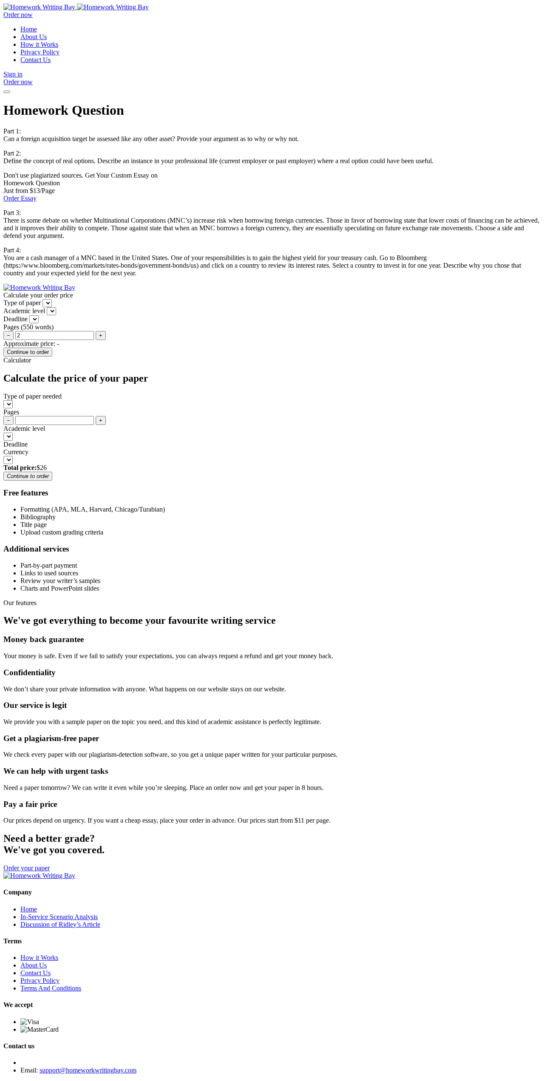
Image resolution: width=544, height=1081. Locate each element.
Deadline (15, 444)
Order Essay (20, 198)
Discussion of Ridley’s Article (60, 924)
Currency (15, 452)
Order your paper (26, 868)
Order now (18, 14)
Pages (11, 412)
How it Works (39, 44)
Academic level (24, 428)
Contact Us (35, 59)
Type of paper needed (32, 396)
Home (28, 29)
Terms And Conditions (50, 988)
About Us (33, 36)
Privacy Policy (40, 52)
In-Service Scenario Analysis (59, 916)
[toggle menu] (6, 92)
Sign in (13, 74)
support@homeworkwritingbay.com (88, 1070)
